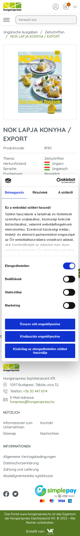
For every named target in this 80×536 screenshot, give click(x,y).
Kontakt (46, 423)
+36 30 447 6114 (35, 391)
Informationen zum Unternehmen (17, 425)
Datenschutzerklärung (21, 463)
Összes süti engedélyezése (40, 324)
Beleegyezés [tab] (14, 192)
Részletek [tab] (40, 192)
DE (75, 7)
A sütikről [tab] (65, 192)
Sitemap (9, 433)
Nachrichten (49, 433)
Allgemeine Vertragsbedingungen (29, 457)
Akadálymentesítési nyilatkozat (28, 476)
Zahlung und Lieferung (21, 469)
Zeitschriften (54, 32)
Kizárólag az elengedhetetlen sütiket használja (40, 350)
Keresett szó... (28, 20)
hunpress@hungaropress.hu (32, 402)
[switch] (69, 279)
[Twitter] (15, 494)
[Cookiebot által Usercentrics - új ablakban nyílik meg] (57, 180)
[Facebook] (6, 494)
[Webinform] (50, 531)
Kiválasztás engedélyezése (40, 336)
